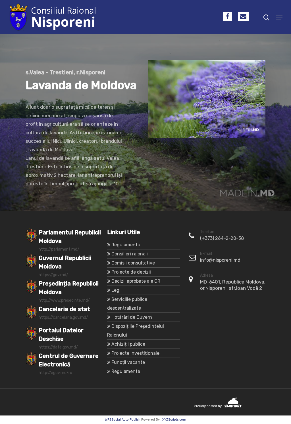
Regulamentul (126, 244)
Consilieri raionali (129, 254)
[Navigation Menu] (279, 17)
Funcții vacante (128, 362)
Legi (115, 290)
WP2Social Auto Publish (122, 419)
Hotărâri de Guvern (131, 317)
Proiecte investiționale (135, 353)
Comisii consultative (133, 263)
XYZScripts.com (174, 419)
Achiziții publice (128, 344)
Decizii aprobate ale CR (135, 281)
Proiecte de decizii (131, 272)
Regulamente (125, 371)
